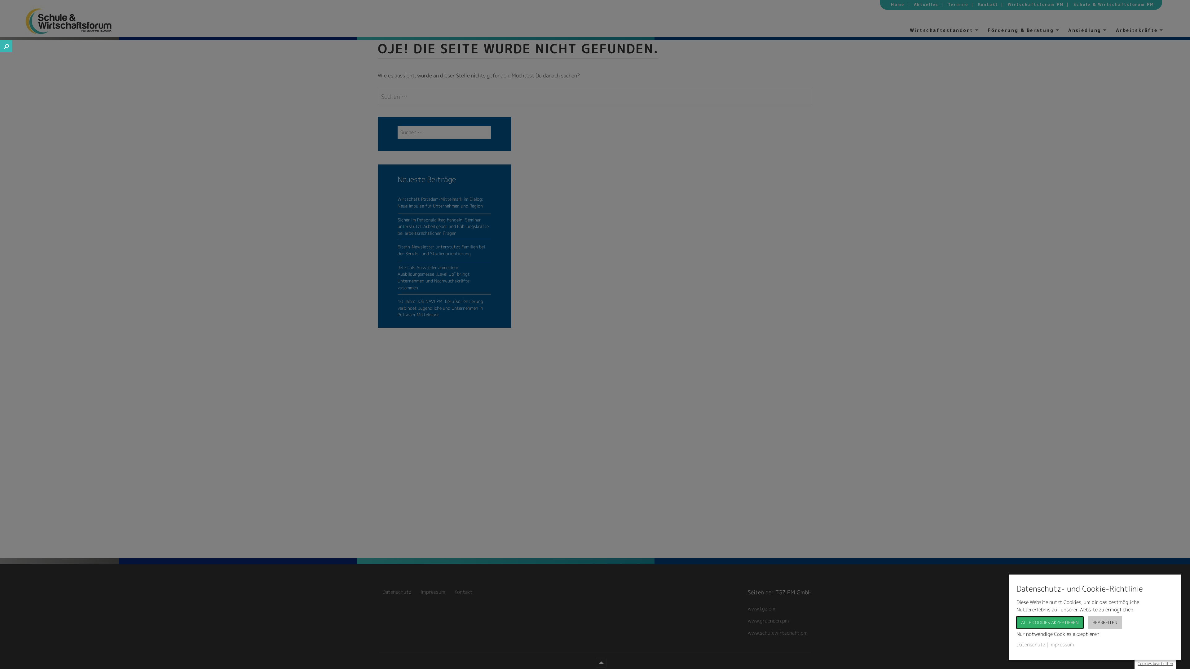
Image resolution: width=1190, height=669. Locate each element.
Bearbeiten (1105, 622)
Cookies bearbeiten (1155, 663)
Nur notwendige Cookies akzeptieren (1058, 634)
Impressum (1061, 644)
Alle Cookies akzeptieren (1050, 622)
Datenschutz (1030, 644)
